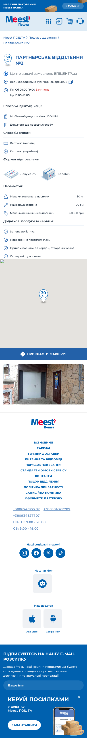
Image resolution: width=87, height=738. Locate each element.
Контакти (43, 476)
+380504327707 (57, 509)
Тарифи (43, 448)
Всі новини (43, 442)
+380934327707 (26, 516)
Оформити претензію (43, 498)
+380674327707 (26, 509)
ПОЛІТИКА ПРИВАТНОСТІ (43, 487)
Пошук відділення (43, 481)
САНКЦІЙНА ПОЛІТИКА (43, 492)
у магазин (73, 5)
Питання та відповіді (43, 459)
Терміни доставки (44, 453)
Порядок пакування (43, 464)
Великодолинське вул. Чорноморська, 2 (38, 81)
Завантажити (24, 725)
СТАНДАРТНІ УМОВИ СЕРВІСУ (44, 470)
